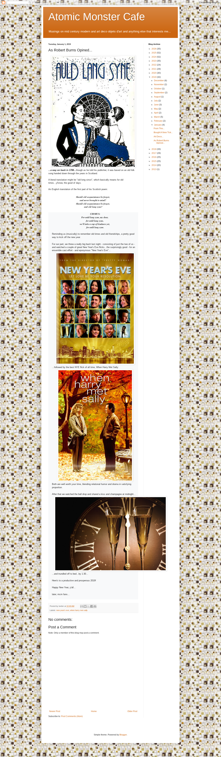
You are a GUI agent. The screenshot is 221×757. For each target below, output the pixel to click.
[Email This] (82, 606)
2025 (154, 53)
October (158, 88)
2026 (154, 49)
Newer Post (54, 711)
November (159, 84)
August (157, 97)
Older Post (132, 711)
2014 (154, 165)
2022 (154, 65)
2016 (154, 157)
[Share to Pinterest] (95, 606)
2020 (154, 73)
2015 (154, 161)
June (156, 104)
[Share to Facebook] (91, 606)
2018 (154, 149)
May (156, 109)
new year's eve (62, 610)
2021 (154, 69)
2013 (154, 169)
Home (94, 711)
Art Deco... (158, 136)
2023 (154, 61)
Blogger (123, 735)
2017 (154, 153)
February (158, 121)
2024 (154, 57)
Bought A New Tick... (163, 132)
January (158, 125)
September (159, 92)
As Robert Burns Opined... (161, 141)
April (156, 113)
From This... (159, 128)
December (159, 80)
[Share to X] (88, 606)
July (156, 100)
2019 (154, 77)
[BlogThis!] (85, 606)
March (157, 117)
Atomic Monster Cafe (96, 16)
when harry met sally (79, 610)
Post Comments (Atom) (72, 716)
